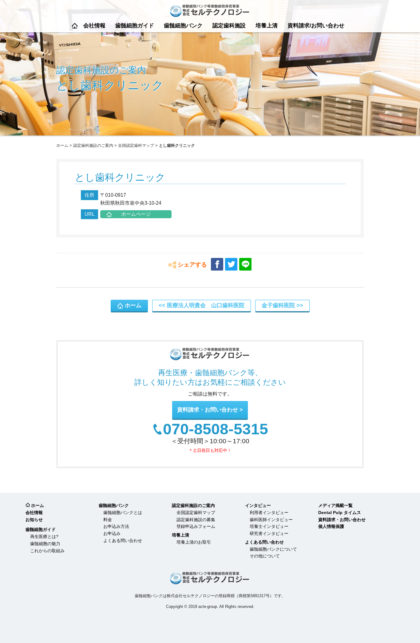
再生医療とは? (44, 536)
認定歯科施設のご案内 (93, 145)
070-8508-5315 (215, 429)
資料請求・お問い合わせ (207, 410)
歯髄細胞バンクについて (273, 549)
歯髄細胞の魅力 (45, 543)
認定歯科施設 (229, 25)
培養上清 (267, 25)
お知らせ (34, 519)
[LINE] (245, 264)
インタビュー (258, 505)
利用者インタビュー (269, 512)
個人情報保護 (331, 526)
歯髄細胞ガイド (134, 25)
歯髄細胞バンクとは (122, 512)
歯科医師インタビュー (271, 519)
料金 (107, 519)
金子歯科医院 (278, 305)
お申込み (112, 533)
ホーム (75, 25)
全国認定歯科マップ (136, 145)
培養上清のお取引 (193, 542)
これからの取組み (47, 550)
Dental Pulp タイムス (339, 512)
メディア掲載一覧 (335, 505)
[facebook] (217, 264)
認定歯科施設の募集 (195, 519)
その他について (265, 555)
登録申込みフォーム (195, 526)
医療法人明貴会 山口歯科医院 (205, 305)
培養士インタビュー (269, 526)
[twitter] (231, 264)
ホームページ (136, 214)
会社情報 (94, 25)
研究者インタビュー (269, 533)
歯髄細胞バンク (183, 25)
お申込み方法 (116, 526)
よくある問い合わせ (122, 540)
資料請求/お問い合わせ (315, 25)
